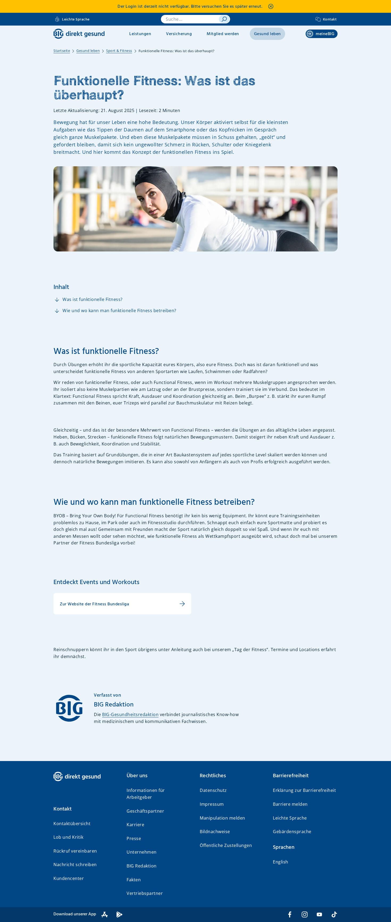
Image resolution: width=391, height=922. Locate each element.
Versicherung (179, 34)
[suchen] (224, 19)
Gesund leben (267, 34)
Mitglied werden (223, 34)
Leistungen (140, 34)
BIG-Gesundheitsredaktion (130, 714)
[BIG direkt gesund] (79, 33)
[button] (85, 809)
